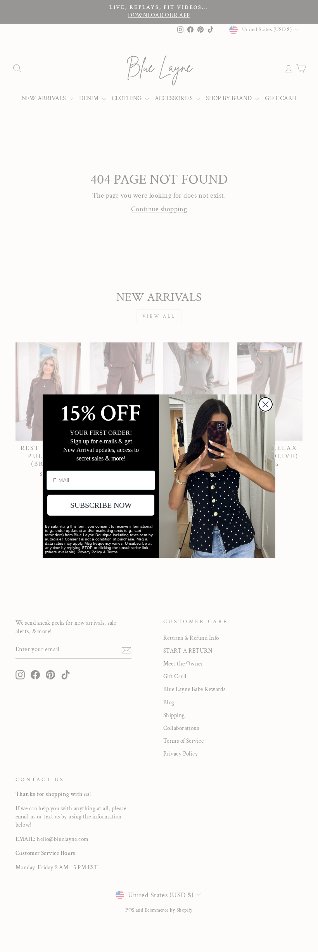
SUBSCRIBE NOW (101, 505)
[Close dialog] (265, 404)
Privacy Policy (90, 552)
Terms (112, 552)
